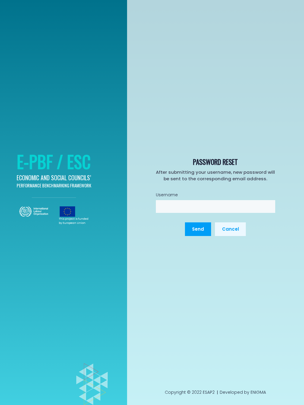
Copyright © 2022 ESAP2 (190, 392)
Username (167, 195)
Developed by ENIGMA (243, 392)
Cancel (230, 229)
